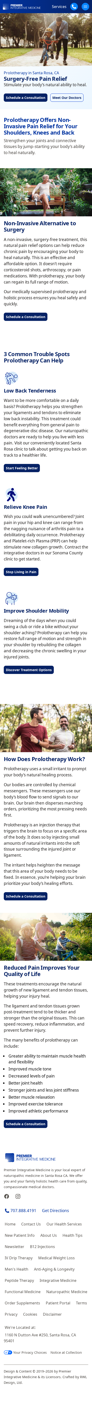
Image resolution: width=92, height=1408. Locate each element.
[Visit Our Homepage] (22, 7)
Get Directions (55, 1210)
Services (59, 6)
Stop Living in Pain (21, 572)
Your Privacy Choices (30, 1352)
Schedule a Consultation (25, 97)
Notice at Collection (66, 1352)
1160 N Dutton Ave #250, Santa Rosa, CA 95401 (40, 1337)
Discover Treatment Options (29, 670)
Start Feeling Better (22, 468)
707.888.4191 (23, 1210)
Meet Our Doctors (66, 97)
